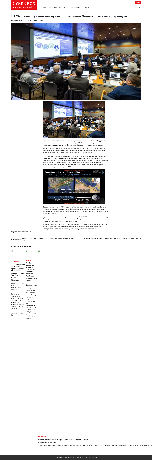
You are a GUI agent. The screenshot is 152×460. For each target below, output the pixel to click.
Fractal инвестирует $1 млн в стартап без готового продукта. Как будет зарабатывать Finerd (31, 271)
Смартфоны (87, 7)
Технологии (53, 7)
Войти (138, 2)
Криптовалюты (75, 7)
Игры (66, 7)
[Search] (139, 7)
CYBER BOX (24, 3)
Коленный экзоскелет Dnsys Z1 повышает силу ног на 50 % (63, 439)
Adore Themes (93, 458)
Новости (44, 7)
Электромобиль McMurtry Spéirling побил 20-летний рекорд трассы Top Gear (18, 269)
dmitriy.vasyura (39, 20)
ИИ (60, 7)
